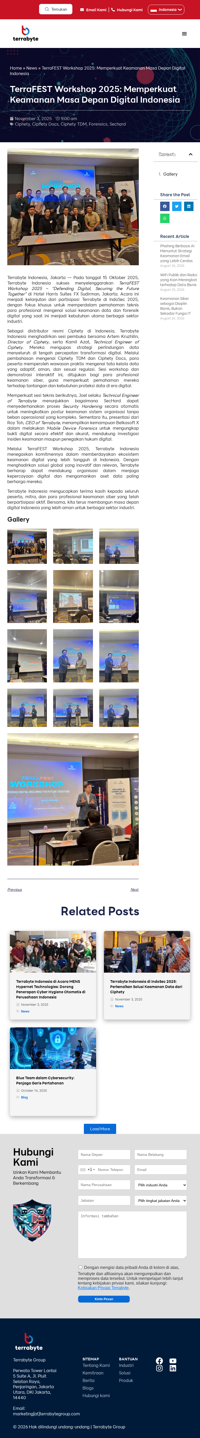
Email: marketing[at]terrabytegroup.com (46, 1410)
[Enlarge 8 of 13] (86, 636)
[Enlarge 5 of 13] (86, 576)
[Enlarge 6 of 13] (132, 576)
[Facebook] (159, 1361)
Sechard (118, 124)
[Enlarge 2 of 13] (86, 535)
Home (16, 68)
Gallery (170, 174)
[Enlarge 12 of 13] (132, 695)
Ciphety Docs (45, 124)
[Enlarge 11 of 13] (86, 695)
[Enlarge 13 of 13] (132, 740)
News (31, 68)
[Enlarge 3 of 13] (132, 535)
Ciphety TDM (74, 124)
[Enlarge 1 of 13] (40, 535)
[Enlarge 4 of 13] (40, 576)
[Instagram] (159, 1368)
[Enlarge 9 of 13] (132, 636)
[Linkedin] (173, 1368)
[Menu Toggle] (184, 33)
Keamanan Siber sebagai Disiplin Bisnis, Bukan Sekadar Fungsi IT (175, 306)
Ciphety (22, 124)
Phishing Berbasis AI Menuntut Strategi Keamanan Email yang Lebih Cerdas (177, 253)
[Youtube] (173, 1361)
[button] (191, 154)
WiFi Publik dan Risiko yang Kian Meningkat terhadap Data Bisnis (178, 279)
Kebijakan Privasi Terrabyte (103, 1288)
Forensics (98, 124)
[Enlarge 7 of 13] (40, 636)
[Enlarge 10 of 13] (40, 695)
